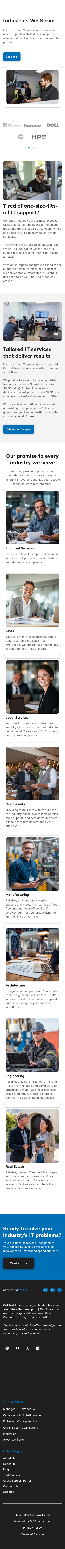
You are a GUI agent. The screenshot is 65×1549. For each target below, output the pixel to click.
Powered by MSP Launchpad (32, 1521)
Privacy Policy (32, 1527)
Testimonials (11, 1475)
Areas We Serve (14, 1439)
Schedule (9, 1464)
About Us (9, 1458)
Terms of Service (32, 1534)
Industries (9, 1433)
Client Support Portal (17, 1480)
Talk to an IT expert (18, 429)
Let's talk (12, 56)
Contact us (18, 1263)
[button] (55, 132)
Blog (6, 1469)
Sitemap (8, 1491)
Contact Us (10, 1486)
